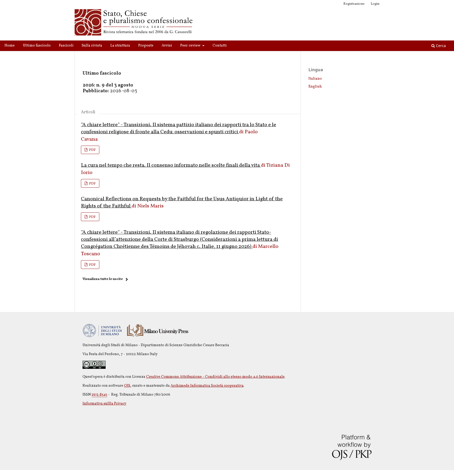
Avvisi (167, 45)
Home (9, 45)
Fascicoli (66, 45)
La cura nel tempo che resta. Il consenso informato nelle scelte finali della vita (171, 165)
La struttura (120, 45)
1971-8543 (99, 394)
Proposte (145, 45)
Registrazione (354, 4)
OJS (127, 385)
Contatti (220, 45)
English (315, 86)
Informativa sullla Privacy (104, 403)
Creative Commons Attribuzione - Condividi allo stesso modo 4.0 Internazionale (215, 376)
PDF (92, 150)
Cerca (440, 45)
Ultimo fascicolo (37, 45)
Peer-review (190, 45)
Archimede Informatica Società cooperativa (207, 385)
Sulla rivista (92, 45)
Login (375, 4)
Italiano (315, 78)
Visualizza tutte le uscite (102, 279)
